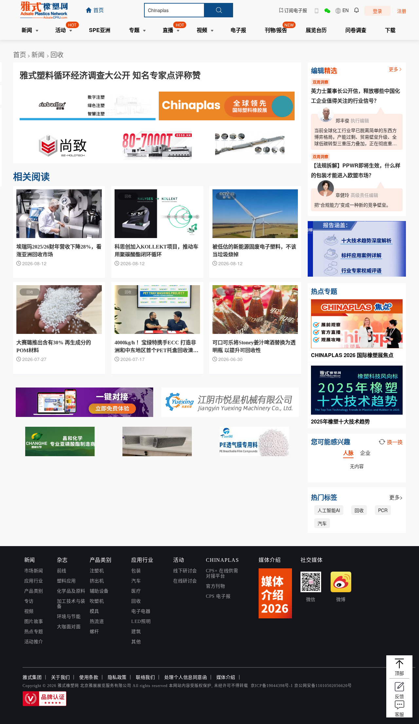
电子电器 (140, 611)
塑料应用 (66, 580)
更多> (396, 497)
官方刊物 (215, 586)
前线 (61, 570)
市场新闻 (33, 570)
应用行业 (33, 580)
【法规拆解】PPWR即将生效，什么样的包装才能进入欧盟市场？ (355, 170)
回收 (57, 54)
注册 (401, 11)
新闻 (38, 54)
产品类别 (33, 591)
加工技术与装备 (71, 604)
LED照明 (141, 621)
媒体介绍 (225, 677)
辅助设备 (99, 591)
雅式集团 (32, 677)
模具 (94, 611)
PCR (383, 510)
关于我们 (60, 677)
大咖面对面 (69, 626)
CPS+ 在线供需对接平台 (222, 573)
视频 (29, 611)
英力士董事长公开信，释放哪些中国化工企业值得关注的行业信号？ (355, 95)
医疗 (136, 591)
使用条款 (88, 677)
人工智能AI (329, 510)
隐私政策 (117, 677)
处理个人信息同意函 (185, 677)
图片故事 (33, 621)
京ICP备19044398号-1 (272, 685)
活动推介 (33, 641)
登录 (377, 11)
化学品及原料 (71, 591)
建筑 (136, 631)
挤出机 (97, 580)
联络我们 (145, 677)
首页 (19, 54)
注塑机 (97, 570)
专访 (29, 601)
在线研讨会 (185, 580)
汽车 (322, 523)
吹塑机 (97, 601)
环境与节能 (69, 616)
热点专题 (33, 631)
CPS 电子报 (218, 596)
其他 (136, 641)
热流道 (97, 621)
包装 (136, 570)
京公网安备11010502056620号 (323, 685)
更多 (393, 69)
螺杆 (94, 631)
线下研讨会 (185, 570)
